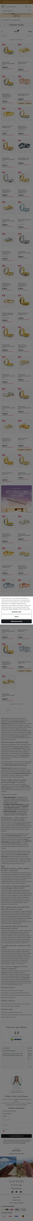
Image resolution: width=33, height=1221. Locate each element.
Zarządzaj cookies (16, 612)
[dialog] (16, 610)
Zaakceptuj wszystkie (16, 621)
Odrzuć (17, 616)
